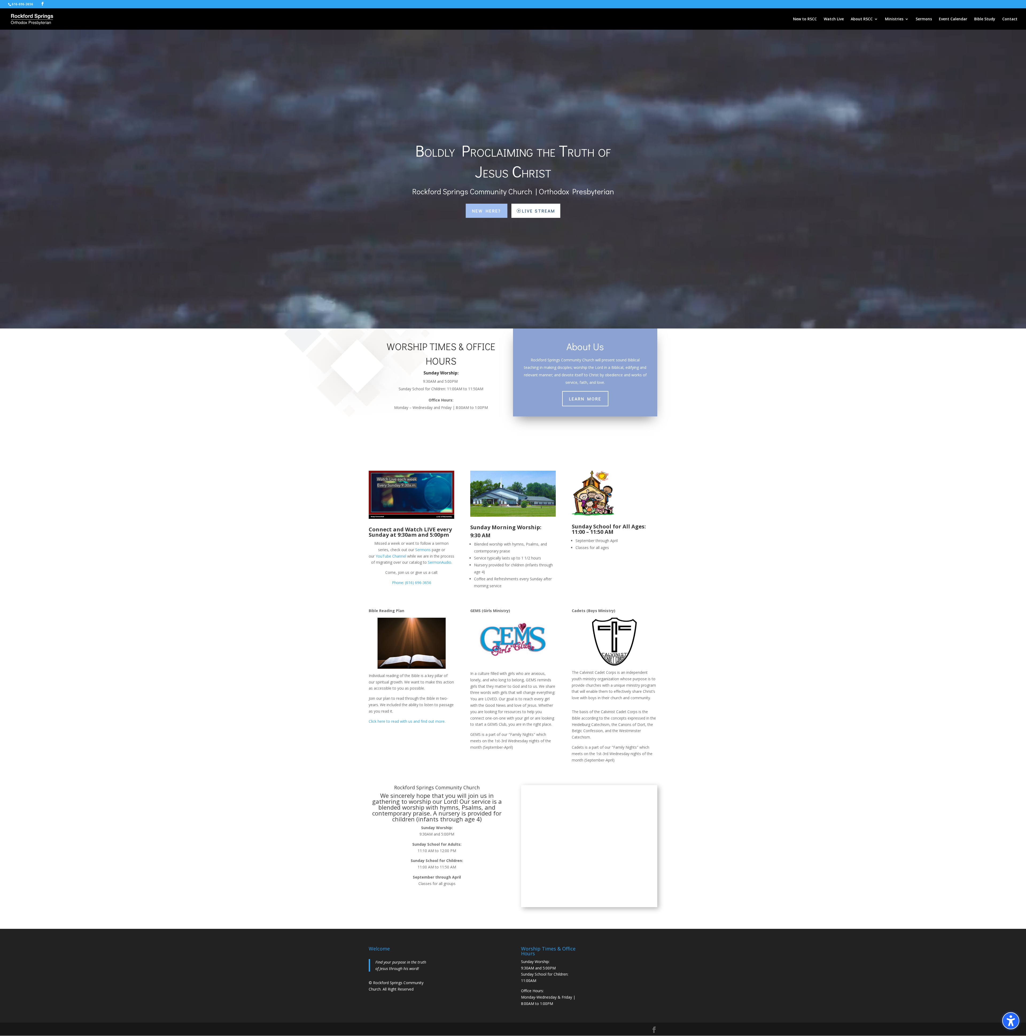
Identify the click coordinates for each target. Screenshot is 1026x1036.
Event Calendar (953, 19)
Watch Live (834, 19)
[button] (1010, 1020)
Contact (1009, 19)
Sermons (924, 19)
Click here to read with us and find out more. (407, 721)
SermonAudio (439, 562)
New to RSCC (805, 19)
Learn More (585, 398)
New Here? (486, 211)
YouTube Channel (391, 556)
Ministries (894, 19)
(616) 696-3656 (418, 582)
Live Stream (538, 211)
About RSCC (862, 19)
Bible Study (984, 19)
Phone (397, 582)
